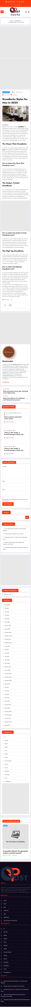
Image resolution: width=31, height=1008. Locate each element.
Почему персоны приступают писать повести (13, 418)
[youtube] (19, 5)
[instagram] (17, 5)
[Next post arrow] (27, 399)
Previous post (6, 388)
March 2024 (7, 701)
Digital (6, 743)
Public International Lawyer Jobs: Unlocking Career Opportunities (15, 392)
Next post (5, 395)
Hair (14, 92)
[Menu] (2, 11)
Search (6, 512)
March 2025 (7, 663)
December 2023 (8, 711)
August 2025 (7, 646)
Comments (4, 466)
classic (3, 149)
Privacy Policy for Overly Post (10, 920)
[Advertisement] (15, 42)
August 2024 (7, 684)
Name (3, 481)
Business (6, 740)
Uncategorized (6, 92)
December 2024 (8, 673)
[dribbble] (15, 5)
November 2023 (8, 715)
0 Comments (14, 95)
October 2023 (8, 718)
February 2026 (8, 625)
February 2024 (8, 704)
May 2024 (7, 694)
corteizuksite (9, 430)
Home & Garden (8, 761)
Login (5, 914)
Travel (6, 778)
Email (3, 489)
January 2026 (7, 629)
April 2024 (7, 697)
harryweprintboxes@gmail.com (13, 413)
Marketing (7, 771)
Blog (5, 907)
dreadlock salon (17, 364)
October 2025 (8, 639)
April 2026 (7, 618)
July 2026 (7, 608)
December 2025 (8, 632)
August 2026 (7, 605)
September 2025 (8, 642)
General (6, 754)
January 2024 (7, 708)
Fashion (6, 747)
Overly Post (15, 14)
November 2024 (8, 677)
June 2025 (7, 653)
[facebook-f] (11, 5)
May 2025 (7, 656)
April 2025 (7, 660)
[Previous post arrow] (27, 391)
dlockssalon (20, 92)
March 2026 (7, 622)
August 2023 (7, 725)
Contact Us (6, 910)
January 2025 (7, 670)
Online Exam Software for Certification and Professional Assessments (14, 399)
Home (5, 900)
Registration (6, 917)
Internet (6, 767)
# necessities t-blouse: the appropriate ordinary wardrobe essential (15, 852)
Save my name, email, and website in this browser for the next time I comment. (15, 500)
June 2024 (7, 691)
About (5, 904)
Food (6, 750)
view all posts (5, 382)
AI (5, 736)
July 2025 (7, 649)
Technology (7, 774)
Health (6, 757)
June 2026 (7, 612)
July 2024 (7, 687)
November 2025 (8, 636)
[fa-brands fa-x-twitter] (13, 5)
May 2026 (7, 615)
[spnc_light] (29, 12)
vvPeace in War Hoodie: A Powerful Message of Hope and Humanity (13, 433)
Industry (6, 764)
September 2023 (8, 722)
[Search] (26, 12)
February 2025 (8, 667)
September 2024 (8, 680)
